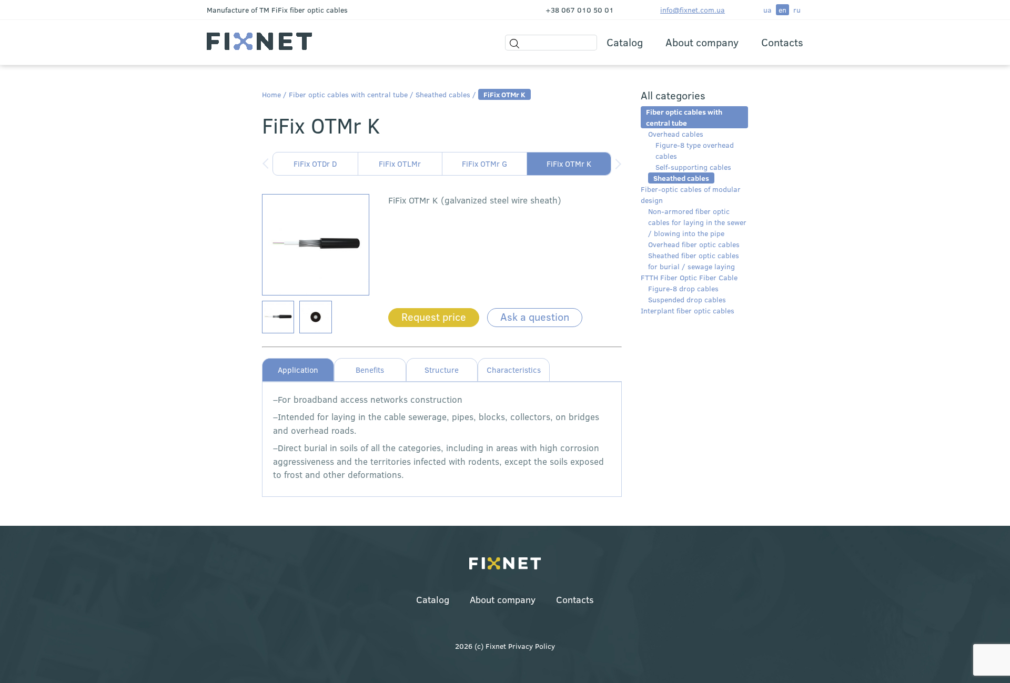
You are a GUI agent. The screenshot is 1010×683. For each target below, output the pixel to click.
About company (702, 42)
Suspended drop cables (687, 299)
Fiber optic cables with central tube (348, 94)
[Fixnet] (505, 564)
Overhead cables (675, 134)
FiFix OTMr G (484, 163)
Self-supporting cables (693, 167)
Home (271, 94)
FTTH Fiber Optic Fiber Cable (689, 277)
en (782, 10)
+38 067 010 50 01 (580, 10)
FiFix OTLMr (400, 163)
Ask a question (534, 316)
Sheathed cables (443, 94)
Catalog (625, 42)
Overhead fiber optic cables (694, 244)
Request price (433, 316)
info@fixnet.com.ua (692, 10)
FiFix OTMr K (569, 163)
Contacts (782, 42)
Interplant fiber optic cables (687, 310)
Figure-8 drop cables (683, 288)
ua (767, 10)
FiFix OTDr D (315, 163)
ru (797, 10)
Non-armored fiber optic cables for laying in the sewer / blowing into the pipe (697, 222)
